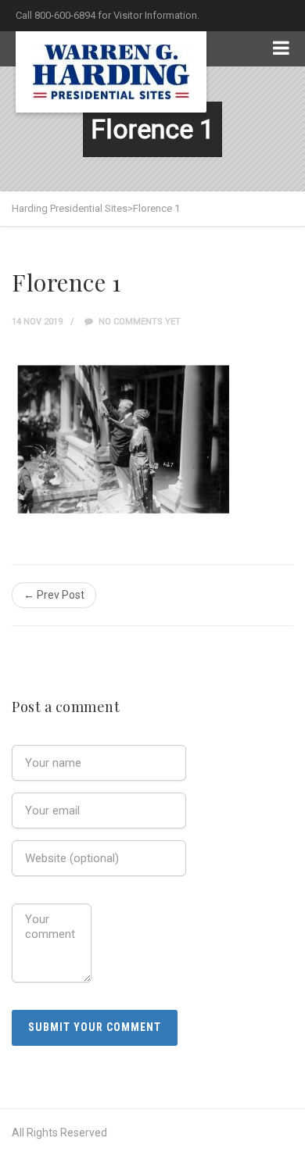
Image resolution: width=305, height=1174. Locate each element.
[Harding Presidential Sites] (111, 72)
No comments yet (138, 322)
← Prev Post (53, 595)
